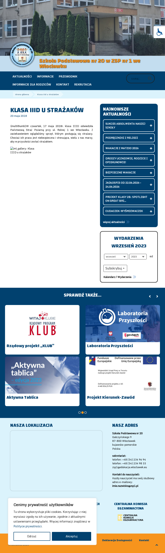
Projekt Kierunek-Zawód (111, 397)
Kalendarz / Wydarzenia (117, 277)
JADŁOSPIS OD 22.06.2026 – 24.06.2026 (123, 184)
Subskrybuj (113, 268)
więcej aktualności (114, 222)
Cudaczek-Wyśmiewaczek (124, 211)
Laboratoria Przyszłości (110, 346)
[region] (52, 521)
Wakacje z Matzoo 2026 (122, 148)
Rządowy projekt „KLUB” (30, 346)
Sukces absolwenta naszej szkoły (125, 125)
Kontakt (144, 540)
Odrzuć (31, 536)
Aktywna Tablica (22, 397)
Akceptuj (71, 536)
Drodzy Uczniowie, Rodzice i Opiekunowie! (126, 160)
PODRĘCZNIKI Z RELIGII (121, 138)
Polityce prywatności (27, 526)
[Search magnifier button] (150, 78)
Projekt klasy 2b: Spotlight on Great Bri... (126, 199)
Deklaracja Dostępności (117, 540)
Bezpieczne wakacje (120, 172)
